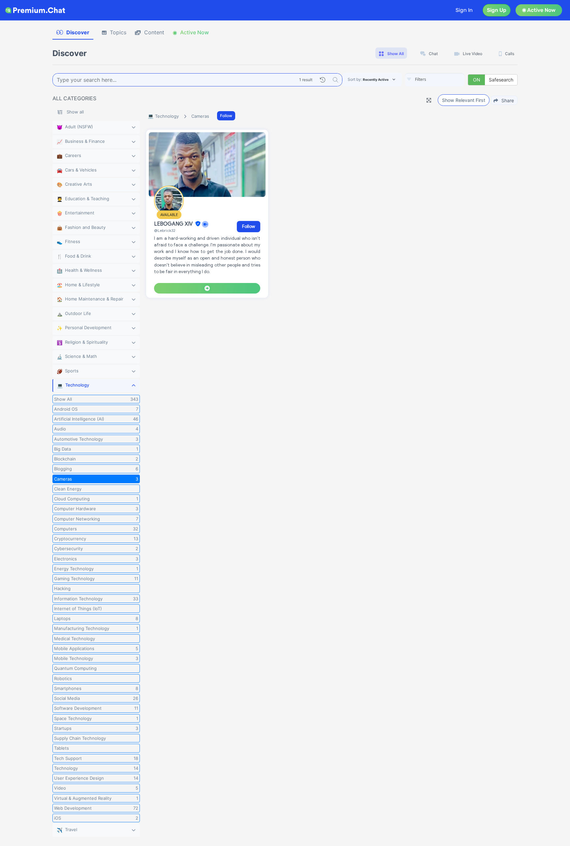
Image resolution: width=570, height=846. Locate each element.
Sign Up (496, 10)
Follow (226, 115)
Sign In (464, 10)
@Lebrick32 (164, 230)
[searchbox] (444, 79)
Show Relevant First (463, 100)
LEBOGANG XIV (174, 224)
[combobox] (434, 79)
